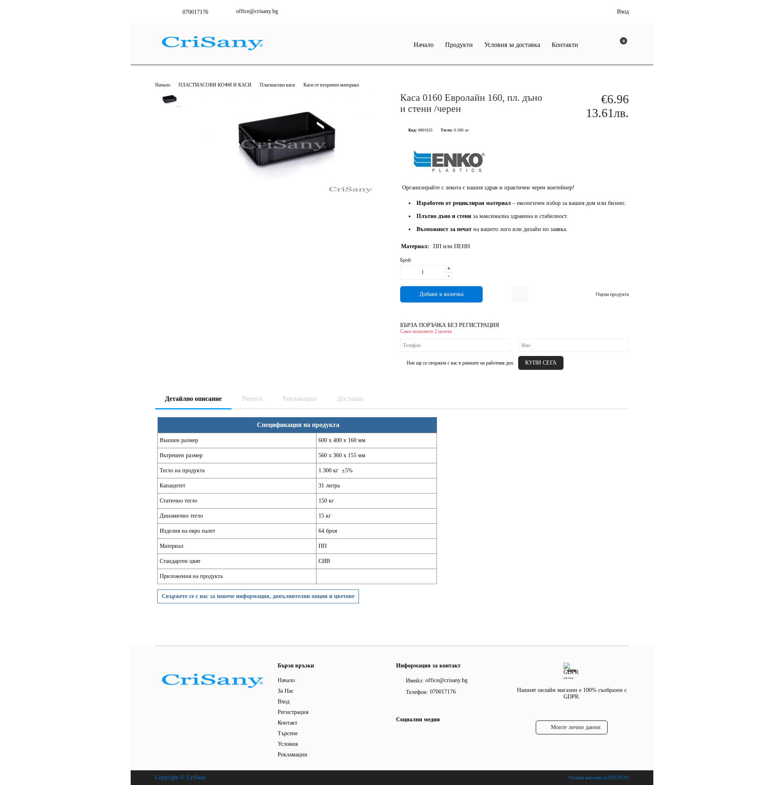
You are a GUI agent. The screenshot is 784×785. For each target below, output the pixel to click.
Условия (288, 744)
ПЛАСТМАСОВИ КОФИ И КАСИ (215, 85)
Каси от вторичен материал (331, 85)
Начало (424, 44)
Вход (623, 12)
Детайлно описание (193, 398)
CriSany (196, 777)
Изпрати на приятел (520, 294)
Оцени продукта (612, 294)
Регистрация (293, 712)
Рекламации (300, 398)
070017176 (195, 12)
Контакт (287, 723)
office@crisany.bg (257, 11)
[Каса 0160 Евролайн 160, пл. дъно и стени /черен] (283, 196)
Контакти (565, 44)
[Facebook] (400, 736)
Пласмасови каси (277, 85)
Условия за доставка (512, 44)
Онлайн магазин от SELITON (598, 778)
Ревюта (252, 398)
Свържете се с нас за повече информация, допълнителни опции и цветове (258, 596)
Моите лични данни (576, 727)
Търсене (288, 733)
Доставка (350, 398)
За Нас (286, 691)
